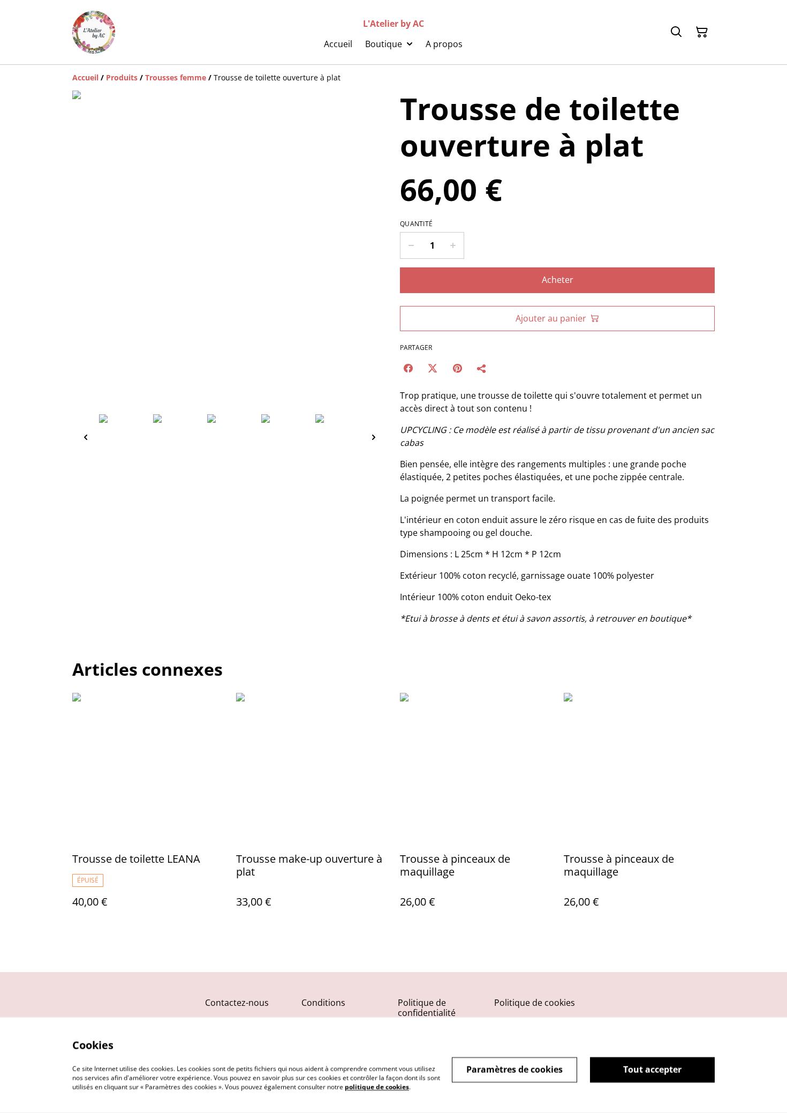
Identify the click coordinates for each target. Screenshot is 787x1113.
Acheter (557, 280)
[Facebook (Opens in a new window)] (408, 368)
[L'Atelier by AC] (93, 32)
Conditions (323, 1003)
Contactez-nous (237, 1003)
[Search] (676, 32)
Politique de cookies (534, 1003)
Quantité (416, 224)
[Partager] (482, 368)
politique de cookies (377, 1086)
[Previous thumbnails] (85, 437)
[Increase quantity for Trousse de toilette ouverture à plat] (453, 245)
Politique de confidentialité (427, 1008)
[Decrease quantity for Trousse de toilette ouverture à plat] (411, 245)
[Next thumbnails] (373, 437)
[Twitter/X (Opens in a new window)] (433, 368)
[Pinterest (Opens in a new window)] (457, 368)
